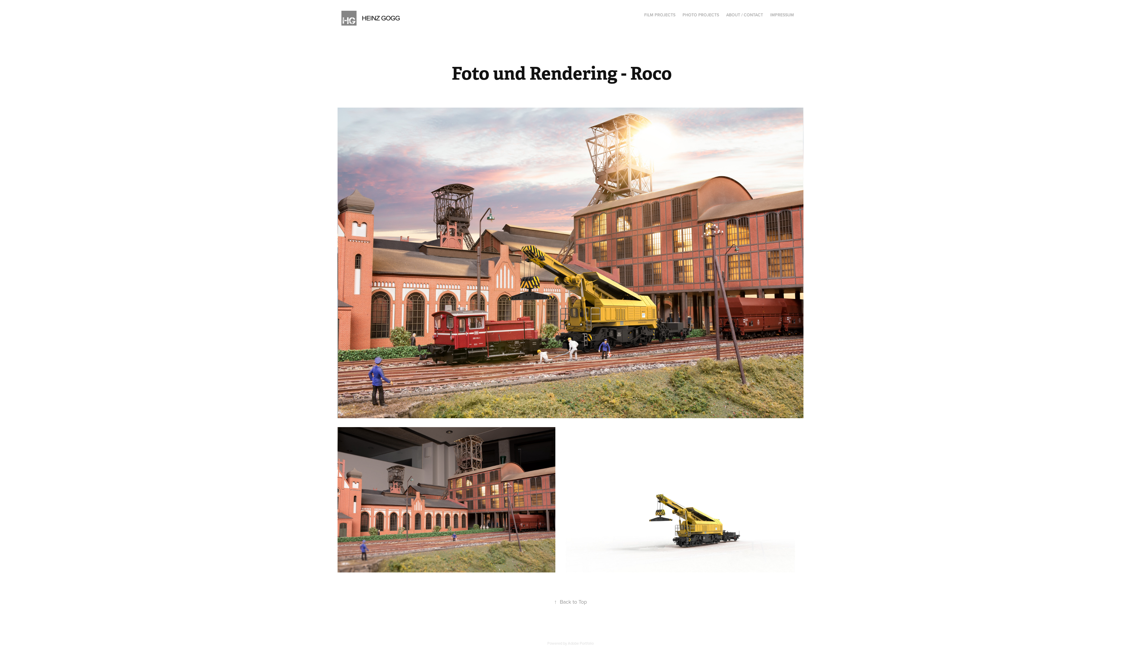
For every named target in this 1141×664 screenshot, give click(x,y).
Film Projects (659, 15)
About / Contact (744, 15)
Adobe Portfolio (581, 643)
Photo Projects (701, 15)
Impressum (782, 15)
